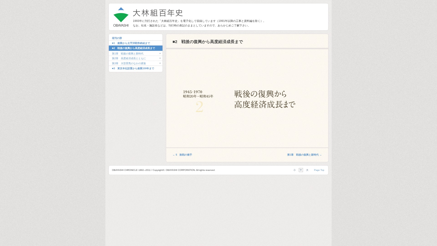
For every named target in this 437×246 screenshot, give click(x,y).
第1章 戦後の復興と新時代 (127, 53)
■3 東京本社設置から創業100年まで (133, 68)
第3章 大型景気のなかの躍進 (129, 63)
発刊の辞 (117, 38)
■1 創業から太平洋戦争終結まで (131, 43)
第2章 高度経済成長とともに (129, 58)
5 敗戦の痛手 (182, 154)
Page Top (319, 170)
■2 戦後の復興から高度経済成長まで (133, 48)
